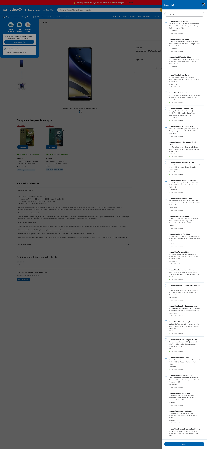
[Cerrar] (203, 4)
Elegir (184, 444)
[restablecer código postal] (167, 14)
